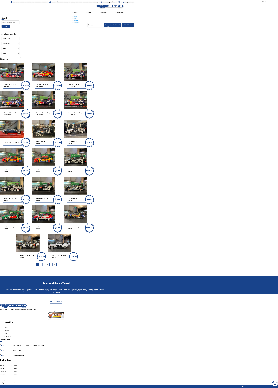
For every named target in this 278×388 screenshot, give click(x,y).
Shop (89, 12)
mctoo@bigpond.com (88, 296)
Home (75, 12)
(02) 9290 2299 (17, 350)
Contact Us (120, 12)
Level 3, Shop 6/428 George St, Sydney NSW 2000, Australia (29, 345)
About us (103, 12)
